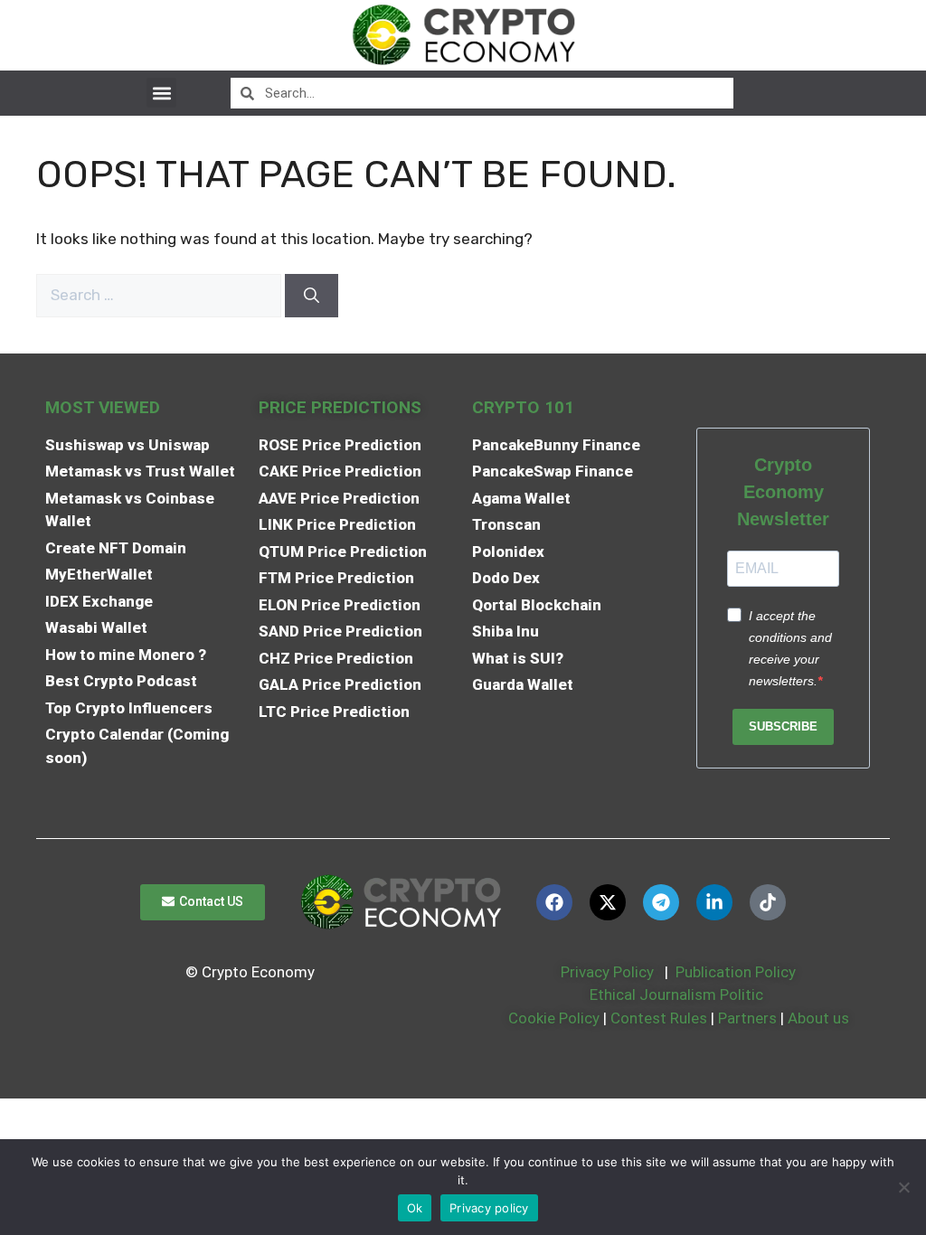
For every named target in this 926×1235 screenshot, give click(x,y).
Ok (415, 1208)
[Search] (311, 295)
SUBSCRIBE (783, 726)
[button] (161, 93)
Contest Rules (660, 1018)
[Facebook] (554, 902)
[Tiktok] (768, 902)
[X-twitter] (608, 902)
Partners (747, 1018)
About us (818, 1018)
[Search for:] (160, 295)
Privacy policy (489, 1208)
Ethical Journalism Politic (678, 994)
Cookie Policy (552, 1018)
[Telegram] (661, 902)
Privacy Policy (605, 972)
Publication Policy (736, 972)
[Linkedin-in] (714, 902)
